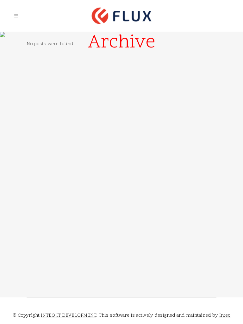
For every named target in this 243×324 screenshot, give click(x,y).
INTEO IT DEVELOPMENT (68, 315)
